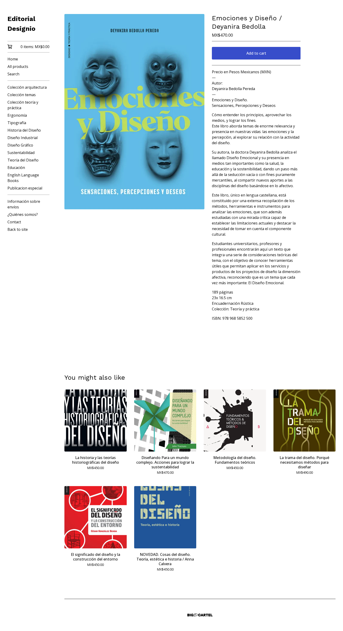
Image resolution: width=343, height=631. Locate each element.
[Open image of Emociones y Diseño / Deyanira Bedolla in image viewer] (134, 111)
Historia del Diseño (24, 130)
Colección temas (21, 94)
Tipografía (16, 122)
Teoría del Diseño (22, 160)
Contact (14, 221)
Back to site (17, 229)
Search (13, 74)
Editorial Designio (21, 23)
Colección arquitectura (27, 87)
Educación (16, 167)
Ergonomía (17, 115)
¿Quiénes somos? (22, 214)
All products (17, 66)
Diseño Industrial (22, 137)
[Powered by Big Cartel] (200, 615)
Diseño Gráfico (20, 145)
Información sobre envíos (23, 204)
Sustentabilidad (21, 152)
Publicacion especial (24, 188)
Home (12, 59)
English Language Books (23, 177)
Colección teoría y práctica (22, 105)
